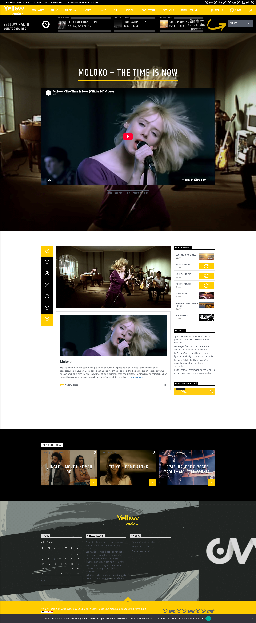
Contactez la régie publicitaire (50, 2)
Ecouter (219, 10)
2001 (103, 452)
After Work (181, 294)
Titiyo (118, 452)
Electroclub (182, 316)
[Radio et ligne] (211, 391)
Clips (116, 10)
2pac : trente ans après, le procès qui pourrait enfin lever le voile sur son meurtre (192, 339)
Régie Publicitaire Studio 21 (17, 2)
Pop (146, 193)
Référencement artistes (143, 541)
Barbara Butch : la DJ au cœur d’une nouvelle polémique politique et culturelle (192, 363)
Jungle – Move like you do (69, 469)
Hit (128, 193)
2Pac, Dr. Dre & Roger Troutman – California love (187, 472)
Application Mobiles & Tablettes (84, 2)
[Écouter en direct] (177, 391)
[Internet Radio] (98, 612)
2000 (110, 193)
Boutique (130, 10)
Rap (191, 452)
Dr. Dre (172, 452)
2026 (45, 452)
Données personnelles (143, 551)
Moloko (137, 193)
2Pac (162, 452)
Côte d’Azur (168, 10)
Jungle (52, 452)
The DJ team (70, 10)
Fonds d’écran (148, 10)
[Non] (252, 618)
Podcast (87, 10)
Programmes (38, 10)
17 (78, 563)
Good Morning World (186, 255)
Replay (54, 10)
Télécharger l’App (190, 10)
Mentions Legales (140, 546)
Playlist (102, 10)
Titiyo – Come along (128, 467)
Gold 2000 (119, 193)
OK (208, 618)
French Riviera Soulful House (187, 305)
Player (237, 10)
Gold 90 (182, 452)
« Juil (43, 580)
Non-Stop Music (183, 265)
